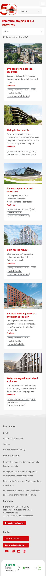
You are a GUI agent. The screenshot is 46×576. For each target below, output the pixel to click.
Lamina (33, 268)
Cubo (32, 209)
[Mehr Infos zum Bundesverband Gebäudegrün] (26, 567)
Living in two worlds (18, 130)
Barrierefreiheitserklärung (14, 449)
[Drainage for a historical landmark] (23, 44)
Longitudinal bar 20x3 (16, 36)
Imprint (6, 433)
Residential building (29, 154)
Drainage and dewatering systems (18, 90)
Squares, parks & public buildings (18, 96)
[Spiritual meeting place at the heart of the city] (23, 284)
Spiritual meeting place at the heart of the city (21, 315)
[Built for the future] (23, 226)
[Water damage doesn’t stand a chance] (23, 354)
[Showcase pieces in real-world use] (23, 164)
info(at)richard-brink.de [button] (14, 545)
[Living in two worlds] (23, 106)
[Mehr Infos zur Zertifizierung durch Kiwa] (19, 568)
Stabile (33, 90)
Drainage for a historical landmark (20, 70)
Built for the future (17, 250)
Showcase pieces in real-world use (20, 190)
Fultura (33, 151)
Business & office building (16, 344)
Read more (11, 85)
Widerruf (7, 444)
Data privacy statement (13, 438)
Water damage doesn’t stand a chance (22, 379)
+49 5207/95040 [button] (12, 538)
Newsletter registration (14, 523)
